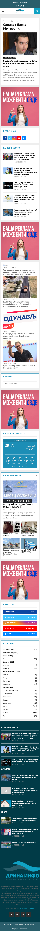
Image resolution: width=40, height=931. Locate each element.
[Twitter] (17, 914)
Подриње (8, 694)
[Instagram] (23, 914)
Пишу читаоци (8, 678)
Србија (5, 709)
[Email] (28, 914)
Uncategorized (8, 650)
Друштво (6, 662)
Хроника (6, 716)
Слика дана (7, 703)
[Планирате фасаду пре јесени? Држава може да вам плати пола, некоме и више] (6, 803)
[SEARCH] (34, 383)
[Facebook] (11, 914)
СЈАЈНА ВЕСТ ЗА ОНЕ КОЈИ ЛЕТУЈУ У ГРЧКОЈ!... (28, 551)
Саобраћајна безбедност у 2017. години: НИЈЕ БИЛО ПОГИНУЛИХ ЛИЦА (20, 64)
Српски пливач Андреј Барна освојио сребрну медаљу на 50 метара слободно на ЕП (25, 831)
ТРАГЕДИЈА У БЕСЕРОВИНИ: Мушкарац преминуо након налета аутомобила (23, 185)
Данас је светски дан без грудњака (10, 534)
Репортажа (7, 697)
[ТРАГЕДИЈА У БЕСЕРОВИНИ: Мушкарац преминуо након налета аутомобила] (8, 185)
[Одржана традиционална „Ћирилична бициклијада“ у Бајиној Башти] (11, 543)
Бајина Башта (7, 57)
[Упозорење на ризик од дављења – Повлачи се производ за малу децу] (29, 527)
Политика (6, 681)
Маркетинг (23, 3)
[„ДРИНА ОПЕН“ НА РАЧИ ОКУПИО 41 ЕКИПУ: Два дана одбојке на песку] (6, 820)
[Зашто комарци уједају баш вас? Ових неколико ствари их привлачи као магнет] (8, 212)
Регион (5, 687)
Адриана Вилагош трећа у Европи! (24, 842)
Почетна (16, 3)
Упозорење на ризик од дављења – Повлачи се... (28, 534)
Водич (5, 659)
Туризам (6, 713)
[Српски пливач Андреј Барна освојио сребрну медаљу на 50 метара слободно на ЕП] (6, 832)
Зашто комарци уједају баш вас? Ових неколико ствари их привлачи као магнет (25, 212)
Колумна (6, 665)
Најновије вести (8, 672)
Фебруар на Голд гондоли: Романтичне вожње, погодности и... (19, 505)
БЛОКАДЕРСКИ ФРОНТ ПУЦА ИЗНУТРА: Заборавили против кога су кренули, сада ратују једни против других (24, 156)
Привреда (6, 684)
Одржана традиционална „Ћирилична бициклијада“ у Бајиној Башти (11, 553)
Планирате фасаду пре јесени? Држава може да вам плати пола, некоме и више (24, 803)
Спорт (5, 706)
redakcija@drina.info (27, 908)
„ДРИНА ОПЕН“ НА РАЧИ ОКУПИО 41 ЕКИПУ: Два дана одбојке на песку (24, 819)
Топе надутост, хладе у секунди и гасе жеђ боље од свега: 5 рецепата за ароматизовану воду (25, 198)
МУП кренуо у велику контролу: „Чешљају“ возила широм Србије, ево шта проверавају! (25, 790)
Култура (6, 668)
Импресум (15, 929)
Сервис (5, 700)
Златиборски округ (11, 691)
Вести (14, 57)
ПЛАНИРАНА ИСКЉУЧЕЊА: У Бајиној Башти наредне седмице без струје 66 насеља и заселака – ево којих (25, 171)
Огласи (5, 675)
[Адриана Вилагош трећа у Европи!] (6, 845)
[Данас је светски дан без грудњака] (11, 527)
